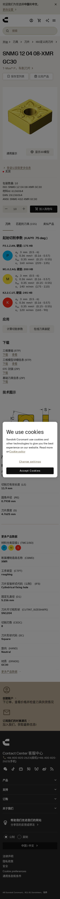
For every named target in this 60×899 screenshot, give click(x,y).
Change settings (30, 462)
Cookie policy (17, 451)
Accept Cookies (30, 470)
